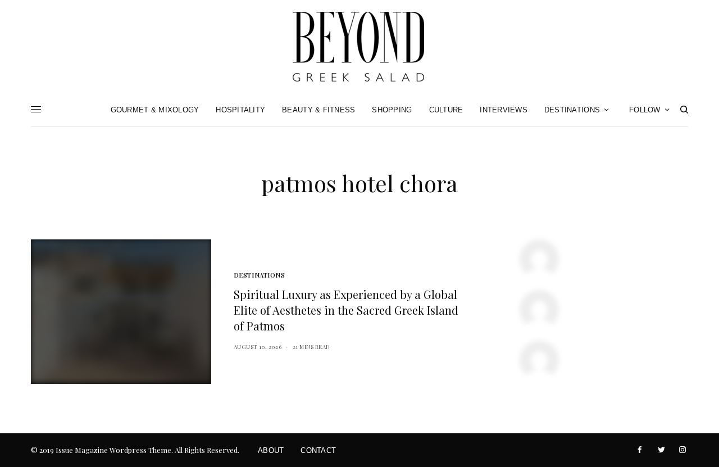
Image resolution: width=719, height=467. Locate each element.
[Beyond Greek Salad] (359, 46)
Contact (318, 450)
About (271, 450)
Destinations (259, 275)
